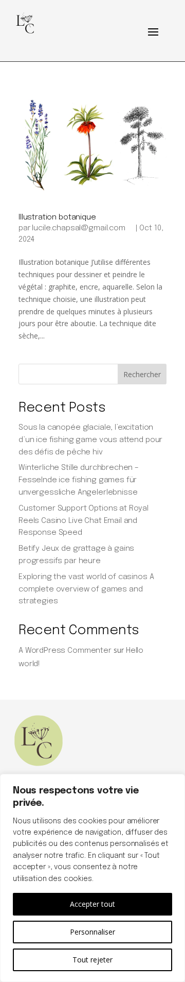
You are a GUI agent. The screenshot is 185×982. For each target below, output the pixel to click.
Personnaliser (92, 932)
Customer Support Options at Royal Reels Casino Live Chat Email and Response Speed (83, 520)
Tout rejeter (92, 959)
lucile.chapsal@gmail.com (78, 228)
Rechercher (142, 374)
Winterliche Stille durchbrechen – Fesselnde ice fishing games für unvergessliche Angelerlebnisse (78, 480)
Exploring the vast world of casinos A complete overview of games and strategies (86, 589)
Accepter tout (92, 904)
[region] (92, 878)
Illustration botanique (57, 217)
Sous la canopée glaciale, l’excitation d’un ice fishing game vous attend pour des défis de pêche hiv (90, 440)
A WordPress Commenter (65, 651)
